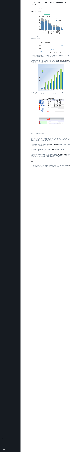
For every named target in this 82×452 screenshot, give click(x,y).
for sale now (65, 154)
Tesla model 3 (60, 154)
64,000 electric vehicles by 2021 (53, 144)
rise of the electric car (54, 149)
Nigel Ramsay (5, 438)
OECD (48, 163)
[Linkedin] (4, 449)
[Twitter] (2, 449)
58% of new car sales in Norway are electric (64, 60)
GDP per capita (37, 93)
